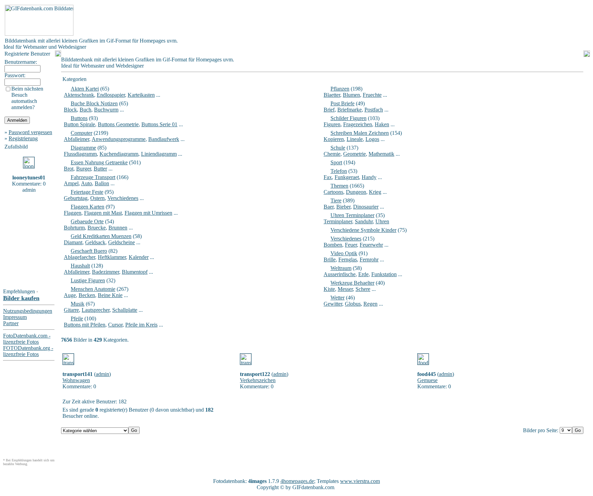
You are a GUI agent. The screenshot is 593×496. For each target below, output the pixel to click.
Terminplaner (338, 221)
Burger (83, 169)
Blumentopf (135, 272)
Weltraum (340, 268)
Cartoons (333, 192)
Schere (363, 289)
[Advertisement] (200, 20)
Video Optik (343, 253)
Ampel (71, 183)
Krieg (375, 192)
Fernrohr (369, 259)
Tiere (335, 200)
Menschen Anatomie (93, 289)
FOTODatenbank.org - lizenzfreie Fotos (28, 351)
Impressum (15, 317)
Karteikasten (141, 95)
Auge (70, 295)
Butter (100, 169)
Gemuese (427, 380)
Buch (85, 110)
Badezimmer (105, 272)
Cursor (115, 325)
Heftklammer (112, 257)
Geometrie (354, 154)
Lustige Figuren (88, 280)
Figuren (332, 124)
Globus (353, 304)
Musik (77, 304)
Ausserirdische (340, 274)
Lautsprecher (95, 310)
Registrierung (23, 138)
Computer (81, 133)
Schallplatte (124, 310)
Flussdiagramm (80, 154)
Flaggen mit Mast (103, 213)
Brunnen (117, 228)
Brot (68, 169)
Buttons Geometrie (118, 124)
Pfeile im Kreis (141, 325)
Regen (370, 304)
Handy (369, 177)
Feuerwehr (371, 245)
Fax (328, 177)
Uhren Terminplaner (352, 215)
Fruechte (372, 95)
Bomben (333, 245)
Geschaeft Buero (89, 251)
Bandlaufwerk (163, 139)
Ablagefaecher (79, 257)
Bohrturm (74, 228)
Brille (330, 259)
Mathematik (381, 154)
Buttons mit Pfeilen (84, 325)
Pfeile (77, 318)
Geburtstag (76, 198)
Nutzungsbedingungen (27, 311)
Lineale (355, 139)
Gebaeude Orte (87, 221)
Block (70, 110)
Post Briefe (342, 103)
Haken (382, 124)
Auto (86, 183)
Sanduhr (364, 221)
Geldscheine (121, 242)
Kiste (329, 289)
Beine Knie (110, 295)
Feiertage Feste (87, 192)
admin (102, 374)
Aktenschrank (79, 95)
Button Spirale (79, 124)
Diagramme (83, 148)
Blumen (351, 95)
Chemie (332, 154)
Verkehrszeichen (258, 380)
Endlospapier (111, 95)
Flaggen (72, 213)
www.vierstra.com (360, 481)
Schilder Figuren (348, 118)
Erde (363, 274)
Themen (339, 186)
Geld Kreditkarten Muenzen (101, 236)
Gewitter (333, 304)
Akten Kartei (85, 89)
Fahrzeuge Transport (93, 177)
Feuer (351, 245)
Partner (11, 323)
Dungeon (356, 192)
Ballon (102, 183)
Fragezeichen (357, 124)
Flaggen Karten (87, 207)
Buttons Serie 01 (159, 124)
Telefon (338, 171)
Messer (345, 289)
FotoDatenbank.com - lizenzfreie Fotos (26, 339)
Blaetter (332, 95)
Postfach (373, 110)
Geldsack (95, 242)
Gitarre (71, 310)
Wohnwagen (76, 380)
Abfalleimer (76, 139)
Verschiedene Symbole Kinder (363, 230)
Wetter (337, 297)
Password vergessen (30, 132)
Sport (336, 162)
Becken (87, 295)
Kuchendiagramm (119, 154)
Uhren (382, 221)
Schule (337, 148)
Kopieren (334, 139)
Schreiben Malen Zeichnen (359, 133)
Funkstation (384, 274)
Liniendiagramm (159, 154)
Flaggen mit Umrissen (148, 213)
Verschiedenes (122, 198)
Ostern (97, 198)
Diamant (73, 242)
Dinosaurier (366, 207)
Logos (372, 139)
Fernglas (347, 259)
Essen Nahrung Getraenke (99, 162)
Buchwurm (106, 110)
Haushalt (80, 266)
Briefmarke (349, 110)
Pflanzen (339, 89)
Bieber (343, 207)
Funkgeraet (347, 177)
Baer (329, 207)
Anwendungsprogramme (119, 139)
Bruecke (97, 228)
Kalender (139, 257)
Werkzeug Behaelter (352, 283)
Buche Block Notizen (94, 103)
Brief (329, 110)
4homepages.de (297, 481)
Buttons (79, 118)
